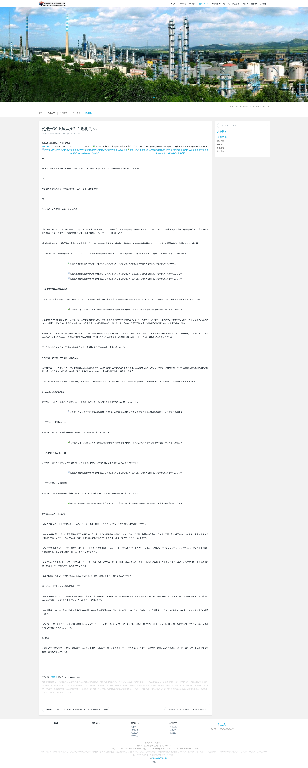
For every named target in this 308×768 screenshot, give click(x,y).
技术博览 (265, 106)
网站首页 (173, 4)
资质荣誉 (235, 4)
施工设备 (226, 4)
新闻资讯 (202, 4)
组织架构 (192, 4)
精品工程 (173, 727)
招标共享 (51, 113)
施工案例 (173, 733)
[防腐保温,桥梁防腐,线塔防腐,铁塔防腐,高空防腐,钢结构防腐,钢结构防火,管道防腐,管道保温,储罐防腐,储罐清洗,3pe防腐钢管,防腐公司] (85, 151)
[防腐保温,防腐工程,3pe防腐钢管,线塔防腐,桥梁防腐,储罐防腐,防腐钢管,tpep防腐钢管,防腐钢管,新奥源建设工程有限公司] (52, 3)
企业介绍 (183, 4)
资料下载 (244, 4)
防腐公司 (45, 146)
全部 (40, 113)
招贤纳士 (254, 4)
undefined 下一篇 (186, 709)
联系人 (221, 724)
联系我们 (263, 4)
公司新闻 (64, 113)
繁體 (154, 762)
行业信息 (76, 113)
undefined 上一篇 (76, 709)
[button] (23, 54)
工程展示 (215, 4)
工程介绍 (173, 730)
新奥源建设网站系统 (159, 758)
